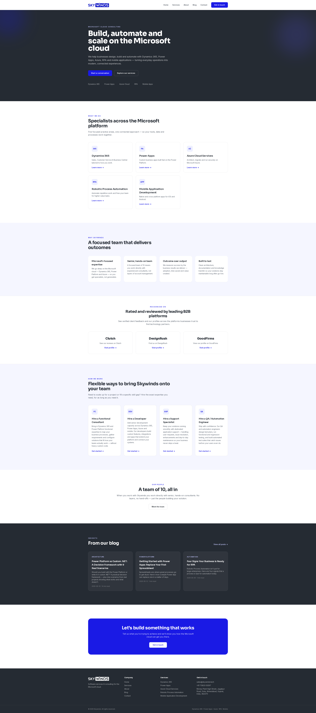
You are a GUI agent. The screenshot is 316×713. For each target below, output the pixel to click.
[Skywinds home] (98, 5)
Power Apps (165, 685)
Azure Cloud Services (169, 689)
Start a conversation (100, 73)
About (186, 5)
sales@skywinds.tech (205, 682)
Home (165, 5)
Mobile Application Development (173, 696)
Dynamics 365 (166, 682)
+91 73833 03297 (204, 685)
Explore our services (126, 73)
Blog (195, 5)
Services (176, 5)
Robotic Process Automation (171, 692)
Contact (203, 5)
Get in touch (219, 5)
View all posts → (221, 544)
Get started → (98, 451)
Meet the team (158, 507)
